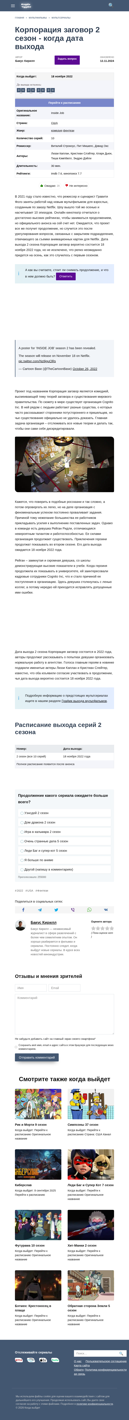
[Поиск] (121, 1353)
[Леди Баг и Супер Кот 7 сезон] (91, 1177)
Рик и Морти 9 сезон (31, 1124)
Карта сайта (82, 1365)
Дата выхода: (72, 748)
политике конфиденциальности (94, 1404)
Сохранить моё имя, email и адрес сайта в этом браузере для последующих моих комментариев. (66, 1047)
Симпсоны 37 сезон (83, 1124)
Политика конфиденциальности (106, 1369)
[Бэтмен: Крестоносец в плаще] (38, 1298)
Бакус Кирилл (43, 922)
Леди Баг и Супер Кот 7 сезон (91, 1185)
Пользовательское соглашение (106, 1361)
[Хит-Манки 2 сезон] (91, 1238)
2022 (20, 890)
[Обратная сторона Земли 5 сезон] (91, 1298)
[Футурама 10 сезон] (38, 1238)
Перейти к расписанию (64, 102)
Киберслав (23, 1185)
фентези (68, 130)
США (54, 123)
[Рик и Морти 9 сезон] (38, 1117)
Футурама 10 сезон (30, 1245)
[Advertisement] (64, 312)
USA (30, 890)
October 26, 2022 (85, 369)
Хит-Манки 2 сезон (82, 1245)
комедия (56, 130)
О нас (77, 1361)
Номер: (22, 748)
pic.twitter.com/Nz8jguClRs (37, 361)
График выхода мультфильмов (84, 701)
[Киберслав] (38, 1177)
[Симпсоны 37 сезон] (91, 1117)
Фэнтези (42, 890)
